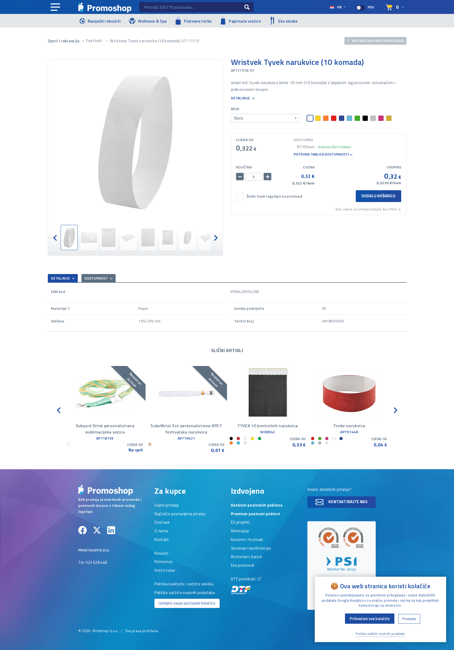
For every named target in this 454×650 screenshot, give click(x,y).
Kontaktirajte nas (348, 502)
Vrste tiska (164, 570)
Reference (163, 562)
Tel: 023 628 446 (92, 562)
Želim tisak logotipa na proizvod (274, 196)
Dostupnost (97, 278)
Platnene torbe (197, 21)
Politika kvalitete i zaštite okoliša (184, 584)
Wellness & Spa (152, 21)
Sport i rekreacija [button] (64, 41)
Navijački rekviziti (104, 21)
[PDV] (360, 7)
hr (339, 7)
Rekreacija (240, 531)
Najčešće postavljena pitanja (179, 514)
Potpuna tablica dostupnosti (322, 154)
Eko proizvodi (242, 565)
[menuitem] (69, 237)
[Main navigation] (55, 7)
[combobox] (265, 118)
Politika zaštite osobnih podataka (184, 593)
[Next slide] (215, 237)
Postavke (409, 618)
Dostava (161, 522)
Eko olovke (288, 21)
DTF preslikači (243, 579)
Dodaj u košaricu (378, 196)
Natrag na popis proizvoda (377, 40)
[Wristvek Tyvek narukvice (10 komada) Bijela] (135, 142)
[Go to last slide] (55, 237)
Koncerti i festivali (247, 540)
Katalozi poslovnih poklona (256, 505)
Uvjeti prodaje (166, 505)
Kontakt (161, 540)
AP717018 (190, 41)
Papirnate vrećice (245, 21)
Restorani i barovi (246, 557)
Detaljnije (241, 98)
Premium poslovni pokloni (255, 514)
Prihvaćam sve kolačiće (370, 619)
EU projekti (240, 522)
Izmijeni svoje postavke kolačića (187, 603)
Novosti (161, 553)
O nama (161, 531)
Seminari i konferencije (251, 548)
